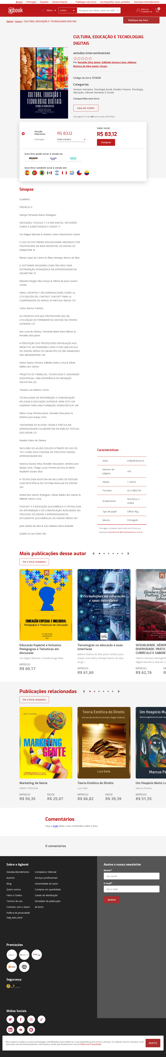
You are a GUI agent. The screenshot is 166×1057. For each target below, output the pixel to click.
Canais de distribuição (46, 895)
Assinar (112, 899)
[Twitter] (10, 1019)
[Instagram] (31, 1019)
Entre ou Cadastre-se (146, 10)
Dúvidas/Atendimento (147, 1)
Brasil (19, 1)
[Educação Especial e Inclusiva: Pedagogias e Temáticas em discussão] (45, 605)
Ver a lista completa (34, 561)
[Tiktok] (41, 1019)
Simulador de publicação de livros (47, 904)
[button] (93, 553)
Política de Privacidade (90, 1044)
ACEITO (153, 1043)
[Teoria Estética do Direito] (103, 743)
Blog (8, 883)
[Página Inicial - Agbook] (15, 11)
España (44, 1)
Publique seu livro (86, 1)
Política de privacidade (18, 912)
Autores (10, 877)
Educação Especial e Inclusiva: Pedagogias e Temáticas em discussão (40, 649)
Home (9, 21)
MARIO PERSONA (28, 788)
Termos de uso (14, 901)
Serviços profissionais (46, 877)
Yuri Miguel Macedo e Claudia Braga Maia (41, 658)
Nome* (108, 870)
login (55, 825)
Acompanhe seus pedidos (115, 1)
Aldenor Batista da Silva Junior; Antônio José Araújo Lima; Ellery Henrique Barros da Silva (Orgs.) (100, 658)
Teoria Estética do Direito (95, 783)
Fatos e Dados (14, 895)
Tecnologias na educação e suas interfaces (100, 647)
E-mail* (108, 883)
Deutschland (59, 1)
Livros (18, 21)
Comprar (106, 142)
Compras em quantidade (48, 889)
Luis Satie (82, 788)
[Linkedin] (10, 1030)
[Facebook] (21, 1019)
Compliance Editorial (45, 871)
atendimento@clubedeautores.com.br (126, 532)
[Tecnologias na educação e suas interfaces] (103, 605)
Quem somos (13, 889)
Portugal (31, 1)
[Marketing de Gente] (45, 743)
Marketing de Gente (33, 783)
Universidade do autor (46, 883)
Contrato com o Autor (18, 906)
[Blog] (31, 1030)
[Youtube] (21, 1030)
